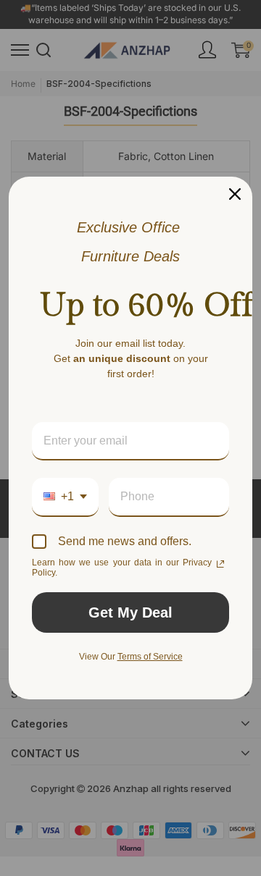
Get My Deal (130, 612)
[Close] (235, 194)
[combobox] (65, 497)
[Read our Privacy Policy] (220, 564)
